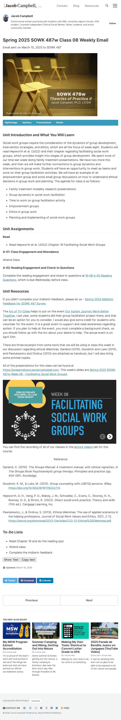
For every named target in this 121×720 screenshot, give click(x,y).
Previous (32, 600)
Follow (112, 23)
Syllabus (27, 122)
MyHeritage (11, 122)
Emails (59, 122)
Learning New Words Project (16, 701)
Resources (92, 5)
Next (89, 600)
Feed (66, 708)
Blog (76, 5)
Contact (62, 5)
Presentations (44, 122)
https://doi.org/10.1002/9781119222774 (34, 488)
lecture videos (83, 447)
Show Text (11, 559)
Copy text (28, 559)
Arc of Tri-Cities (19, 311)
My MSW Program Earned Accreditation (15, 645)
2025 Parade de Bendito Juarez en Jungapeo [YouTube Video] (104, 646)
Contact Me (12, 708)
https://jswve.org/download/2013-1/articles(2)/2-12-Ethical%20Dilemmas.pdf (60, 520)
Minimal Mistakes (53, 713)
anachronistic (35, 701)
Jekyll (40, 713)
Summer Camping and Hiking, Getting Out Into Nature (45, 645)
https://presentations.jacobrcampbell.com (31, 370)
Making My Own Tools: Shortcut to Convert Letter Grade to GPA (73, 646)
